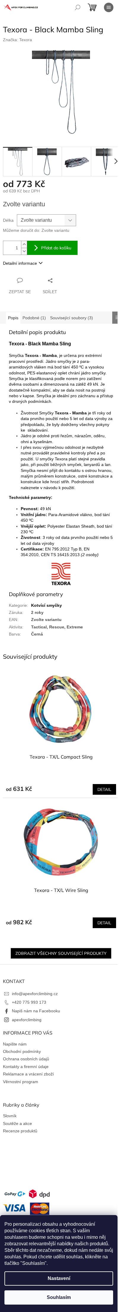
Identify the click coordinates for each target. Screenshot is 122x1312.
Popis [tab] (13, 317)
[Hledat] (78, 7)
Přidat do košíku (56, 247)
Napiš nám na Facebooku (36, 1010)
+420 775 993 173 (29, 1002)
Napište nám (15, 1044)
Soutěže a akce (17, 1123)
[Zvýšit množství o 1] (24, 244)
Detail (104, 789)
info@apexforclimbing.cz (35, 993)
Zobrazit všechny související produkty (61, 953)
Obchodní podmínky (22, 1051)
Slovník (10, 1115)
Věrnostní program (20, 1081)
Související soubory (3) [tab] (71, 317)
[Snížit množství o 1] (24, 251)
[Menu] (109, 7)
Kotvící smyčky (46, 605)
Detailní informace (20, 263)
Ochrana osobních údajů (26, 1058)
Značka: (17, 39)
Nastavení (59, 1278)
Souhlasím (59, 1297)
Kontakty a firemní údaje (26, 1066)
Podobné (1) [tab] (34, 317)
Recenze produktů (20, 1131)
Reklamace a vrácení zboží (28, 1074)
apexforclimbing (26, 1019)
